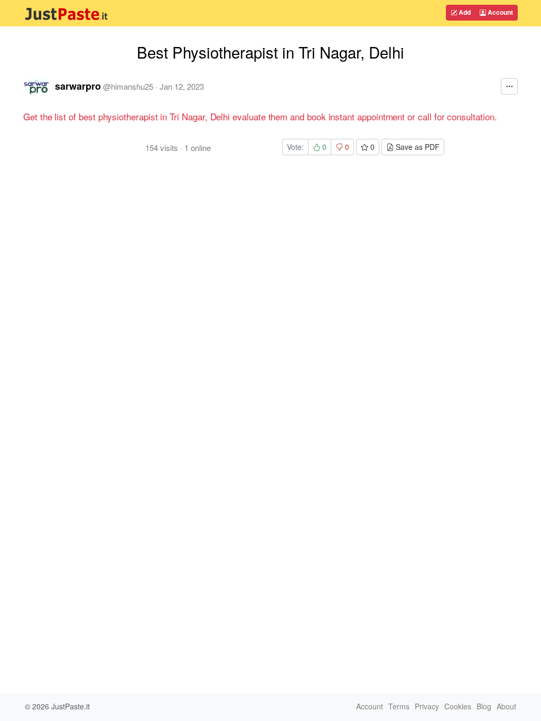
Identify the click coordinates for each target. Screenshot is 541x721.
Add (464, 12)
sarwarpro (78, 86)
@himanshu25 (128, 86)
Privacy (427, 706)
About (506, 706)
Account (499, 12)
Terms (398, 706)
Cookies (457, 706)
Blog (484, 706)
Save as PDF (417, 146)
